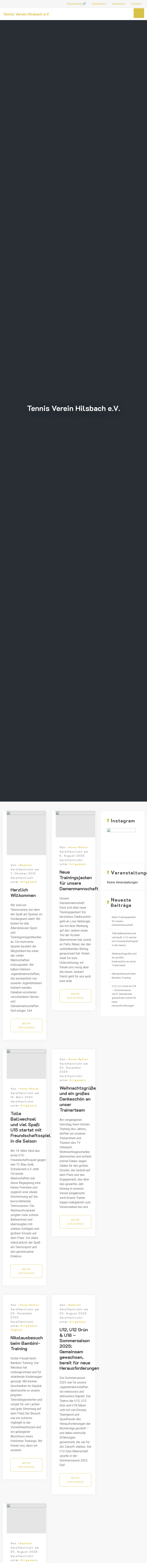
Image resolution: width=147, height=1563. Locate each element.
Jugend (16, 1329)
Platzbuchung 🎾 (76, 3)
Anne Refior (78, 847)
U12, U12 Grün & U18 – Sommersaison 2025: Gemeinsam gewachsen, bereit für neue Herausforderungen (79, 1349)
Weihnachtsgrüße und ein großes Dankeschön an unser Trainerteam (78, 1099)
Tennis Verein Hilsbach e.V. (26, 13)
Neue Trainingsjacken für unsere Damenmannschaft (79, 880)
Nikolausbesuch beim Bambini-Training (27, 1343)
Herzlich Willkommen (23, 892)
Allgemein (28, 882)
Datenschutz (99, 3)
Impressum (118, 3)
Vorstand (136, 3)
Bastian (26, 865)
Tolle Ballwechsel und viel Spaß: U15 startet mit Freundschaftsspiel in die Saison (31, 1127)
